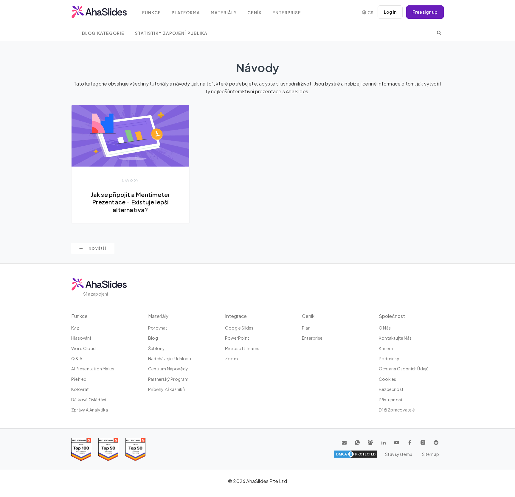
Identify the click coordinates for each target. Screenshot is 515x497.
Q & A (76, 358)
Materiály (224, 12)
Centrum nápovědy (168, 368)
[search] (439, 32)
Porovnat (157, 327)
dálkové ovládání (88, 399)
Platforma (186, 12)
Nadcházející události (169, 358)
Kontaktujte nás (395, 338)
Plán (306, 327)
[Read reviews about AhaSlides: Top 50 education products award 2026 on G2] (108, 449)
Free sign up (425, 12)
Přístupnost (391, 399)
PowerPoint (237, 338)
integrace (236, 316)
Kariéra (386, 348)
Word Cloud (83, 348)
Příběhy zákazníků (166, 389)
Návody (130, 180)
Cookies (387, 379)
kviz (75, 327)
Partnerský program (168, 379)
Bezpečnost (391, 389)
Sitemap (430, 454)
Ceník (254, 12)
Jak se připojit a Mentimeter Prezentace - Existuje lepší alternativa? (130, 202)
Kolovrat (80, 389)
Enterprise (286, 12)
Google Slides (239, 327)
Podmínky (389, 358)
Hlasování (81, 338)
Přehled (78, 379)
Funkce (151, 12)
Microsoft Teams (242, 348)
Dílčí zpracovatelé (397, 409)
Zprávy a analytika (89, 409)
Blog (153, 338)
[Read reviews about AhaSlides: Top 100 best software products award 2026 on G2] (81, 449)
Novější (97, 248)
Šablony (156, 348)
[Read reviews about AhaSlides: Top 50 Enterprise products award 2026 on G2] (135, 449)
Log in (390, 12)
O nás (385, 327)
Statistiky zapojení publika (171, 33)
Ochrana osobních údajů (404, 368)
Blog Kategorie (103, 33)
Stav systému (398, 454)
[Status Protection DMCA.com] (355, 454)
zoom (231, 358)
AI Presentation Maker (93, 368)
